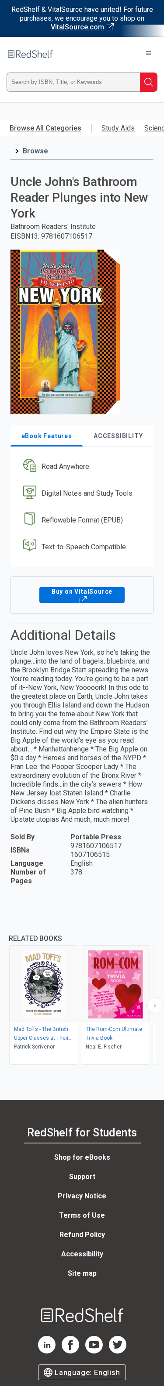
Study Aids (118, 128)
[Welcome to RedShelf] (30, 54)
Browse (35, 151)
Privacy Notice (82, 1196)
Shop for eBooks (82, 1157)
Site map (82, 1273)
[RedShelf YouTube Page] (94, 1351)
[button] (80, 467)
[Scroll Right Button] (155, 1005)
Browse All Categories (45, 128)
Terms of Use (82, 1215)
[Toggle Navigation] (148, 54)
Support (82, 1176)
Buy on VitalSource (82, 591)
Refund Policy (82, 1234)
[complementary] (82, 989)
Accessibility (82, 1254)
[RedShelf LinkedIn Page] (47, 1351)
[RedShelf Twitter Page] (117, 1351)
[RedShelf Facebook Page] (70, 1351)
